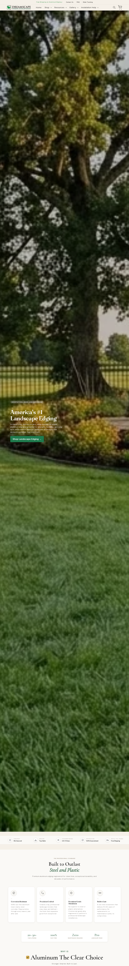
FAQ (78, 2)
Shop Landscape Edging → (27, 439)
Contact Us (69, 2)
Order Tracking (88, 2)
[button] (48, 7)
